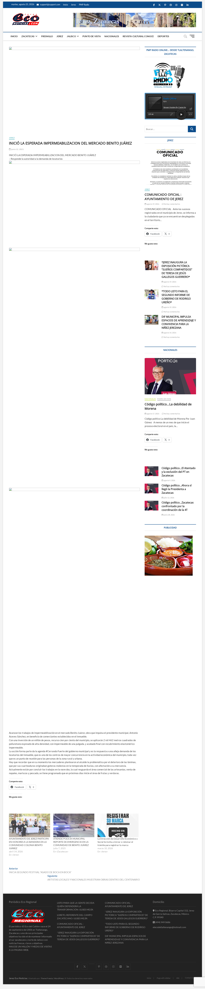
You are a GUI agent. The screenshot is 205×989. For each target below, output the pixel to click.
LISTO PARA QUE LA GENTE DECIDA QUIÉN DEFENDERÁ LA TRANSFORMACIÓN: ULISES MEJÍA (75, 906)
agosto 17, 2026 (152, 414)
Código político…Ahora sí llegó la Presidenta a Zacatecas (177, 489)
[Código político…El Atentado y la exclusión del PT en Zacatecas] (151, 471)
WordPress (59, 978)
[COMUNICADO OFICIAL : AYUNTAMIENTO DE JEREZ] (170, 166)
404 (177, 978)
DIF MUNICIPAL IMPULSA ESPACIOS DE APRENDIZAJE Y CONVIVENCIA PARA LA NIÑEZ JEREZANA (179, 322)
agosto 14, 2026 (169, 333)
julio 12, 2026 (168, 498)
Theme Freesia (47, 978)
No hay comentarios (172, 204)
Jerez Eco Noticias (18, 978)
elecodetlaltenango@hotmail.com (169, 927)
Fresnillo (47, 36)
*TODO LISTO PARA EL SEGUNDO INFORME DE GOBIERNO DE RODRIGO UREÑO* (176, 296)
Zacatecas (28, 36)
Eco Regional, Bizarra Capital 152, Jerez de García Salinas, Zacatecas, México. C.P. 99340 (173, 914)
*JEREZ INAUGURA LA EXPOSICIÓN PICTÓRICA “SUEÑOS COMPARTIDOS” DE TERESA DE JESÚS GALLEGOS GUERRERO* (177, 270)
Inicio (65, 4)
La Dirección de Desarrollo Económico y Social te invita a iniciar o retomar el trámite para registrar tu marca (118, 841)
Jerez (73, 4)
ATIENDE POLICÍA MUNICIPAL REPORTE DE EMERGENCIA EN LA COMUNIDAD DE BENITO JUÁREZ (71, 841)
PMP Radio (84, 4)
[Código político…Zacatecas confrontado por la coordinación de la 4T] (151, 506)
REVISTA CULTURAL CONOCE (138, 36)
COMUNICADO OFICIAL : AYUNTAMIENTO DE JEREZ (164, 196)
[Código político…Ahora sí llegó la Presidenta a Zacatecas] (151, 488)
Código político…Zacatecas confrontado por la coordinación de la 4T (178, 506)
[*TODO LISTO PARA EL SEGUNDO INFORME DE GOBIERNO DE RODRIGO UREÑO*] (151, 294)
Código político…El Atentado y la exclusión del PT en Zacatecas (179, 471)
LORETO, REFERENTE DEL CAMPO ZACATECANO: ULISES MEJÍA (74, 917)
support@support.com (50, 4)
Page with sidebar (164, 978)
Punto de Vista (91, 36)
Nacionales (111, 36)
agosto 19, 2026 (152, 204)
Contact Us (189, 978)
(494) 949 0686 (162, 922)
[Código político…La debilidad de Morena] (170, 376)
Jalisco (71, 36)
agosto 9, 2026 (169, 480)
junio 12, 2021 (17, 149)
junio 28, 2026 (169, 515)
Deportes (163, 36)
